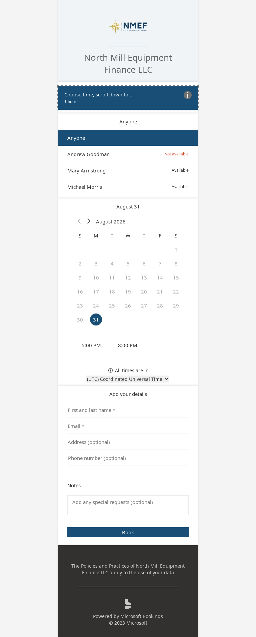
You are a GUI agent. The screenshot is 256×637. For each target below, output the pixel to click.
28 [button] (160, 305)
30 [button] (80, 319)
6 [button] (144, 263)
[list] (128, 98)
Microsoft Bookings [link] (141, 616)
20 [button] (144, 291)
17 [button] (96, 291)
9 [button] (80, 277)
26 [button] (128, 305)
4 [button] (112, 263)
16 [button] (80, 291)
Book (128, 532)
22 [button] (176, 291)
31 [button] (96, 319)
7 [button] (160, 263)
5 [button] (128, 263)
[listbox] (128, 162)
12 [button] (128, 277)
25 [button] (112, 305)
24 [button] (96, 305)
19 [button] (128, 291)
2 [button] (80, 263)
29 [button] (176, 305)
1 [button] (176, 249)
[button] (79, 221)
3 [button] (96, 263)
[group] (128, 345)
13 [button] (144, 277)
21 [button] (160, 291)
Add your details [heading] (128, 394)
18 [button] (112, 291)
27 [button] (144, 305)
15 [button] (176, 277)
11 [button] (112, 277)
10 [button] (96, 277)
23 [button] (80, 305)
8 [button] (176, 263)
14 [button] (160, 277)
